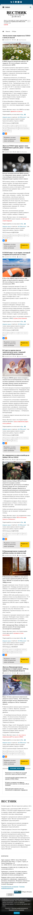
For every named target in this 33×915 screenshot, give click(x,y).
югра (14, 126)
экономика (7, 235)
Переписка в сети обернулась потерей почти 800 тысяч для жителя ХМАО (16, 773)
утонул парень (23, 333)
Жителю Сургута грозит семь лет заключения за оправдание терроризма (16, 789)
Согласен (16, 912)
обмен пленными (12, 533)
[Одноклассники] (6, 134)
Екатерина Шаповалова (24, 673)
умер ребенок (22, 649)
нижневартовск (13, 128)
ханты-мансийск (24, 128)
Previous (28, 21)
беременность (8, 438)
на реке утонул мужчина (20, 318)
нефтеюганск (7, 131)
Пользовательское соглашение (9, 886)
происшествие (8, 754)
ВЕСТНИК (16, 13)
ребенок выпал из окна (10, 649)
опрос (10, 237)
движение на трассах (16, 111)
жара (5, 126)
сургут (6, 128)
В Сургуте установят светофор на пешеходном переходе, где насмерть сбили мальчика (17, 784)
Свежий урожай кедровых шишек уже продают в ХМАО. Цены (16, 778)
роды (15, 438)
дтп (22, 751)
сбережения (15, 235)
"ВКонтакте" (23, 117)
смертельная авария (19, 754)
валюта (22, 235)
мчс (5, 335)
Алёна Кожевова (22, 39)
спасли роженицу (23, 438)
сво (5, 533)
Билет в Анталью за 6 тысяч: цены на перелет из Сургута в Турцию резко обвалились (16, 20)
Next (29, 21)
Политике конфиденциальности (20, 908)
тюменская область (14, 751)
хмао (9, 126)
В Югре (6, 24)
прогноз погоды (22, 126)
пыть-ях (15, 333)
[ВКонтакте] (4, 134)
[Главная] (3, 31)
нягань (6, 536)
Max (22, 114)
